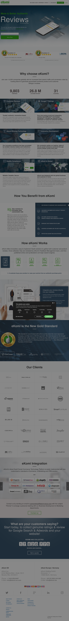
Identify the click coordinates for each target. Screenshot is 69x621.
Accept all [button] (48, 316)
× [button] (54, 302)
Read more (35, 307)
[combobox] (52, 302)
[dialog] (34, 310)
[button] (19, 316)
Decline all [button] (38, 316)
